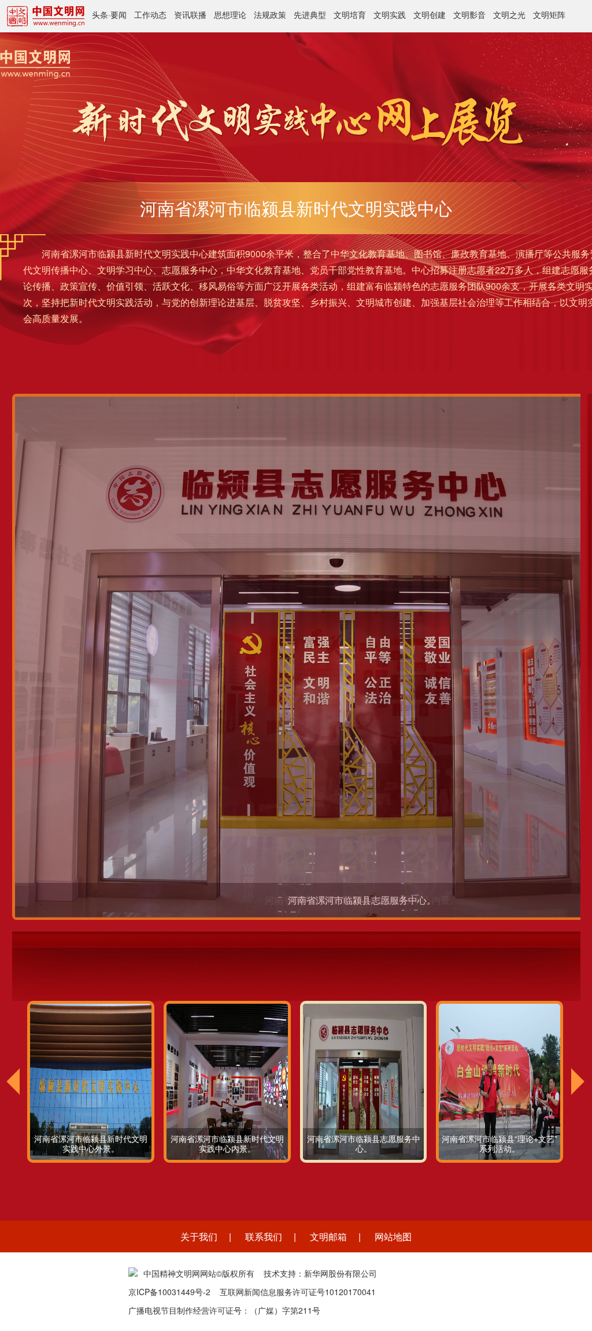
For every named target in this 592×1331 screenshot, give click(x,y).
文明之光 (509, 14)
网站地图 (393, 1236)
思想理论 (230, 14)
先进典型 (310, 14)
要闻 (118, 14)
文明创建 (429, 14)
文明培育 (350, 14)
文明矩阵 (549, 14)
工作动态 (150, 14)
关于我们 (198, 1236)
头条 (100, 14)
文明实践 (389, 14)
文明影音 (469, 14)
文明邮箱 (328, 1236)
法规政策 (270, 14)
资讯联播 (190, 14)
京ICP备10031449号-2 (169, 1291)
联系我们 (263, 1236)
